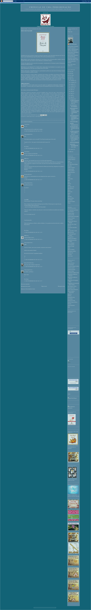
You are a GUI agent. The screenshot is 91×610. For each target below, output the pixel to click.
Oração (69, 185)
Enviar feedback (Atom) (30, 289)
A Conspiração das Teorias (73, 210)
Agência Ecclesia (71, 263)
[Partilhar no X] (43, 115)
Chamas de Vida (71, 214)
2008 (70, 151)
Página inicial (44, 286)
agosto (71, 87)
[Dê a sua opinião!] (42, 115)
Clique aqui (70, 31)
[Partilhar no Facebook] (45, 115)
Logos (69, 177)
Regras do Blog (71, 198)
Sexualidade (70, 199)
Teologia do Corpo (71, 300)
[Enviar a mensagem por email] (41, 115)
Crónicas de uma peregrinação (50, 7)
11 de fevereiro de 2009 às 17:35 (33, 148)
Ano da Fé (70, 162)
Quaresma (70, 196)
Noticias (69, 183)
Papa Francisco (71, 188)
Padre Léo (70, 294)
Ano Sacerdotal (71, 264)
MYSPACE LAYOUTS (20, 2)
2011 (70, 75)
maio (71, 93)
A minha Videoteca (71, 159)
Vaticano (69, 303)
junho (71, 91)
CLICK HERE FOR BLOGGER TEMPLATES (7, 2)
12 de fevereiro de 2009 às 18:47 (33, 179)
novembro (72, 82)
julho (71, 89)
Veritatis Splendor (71, 305)
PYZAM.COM (88, 2)
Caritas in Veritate (71, 167)
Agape (69, 161)
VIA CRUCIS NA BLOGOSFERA (73, 105)
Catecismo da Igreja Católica (73, 266)
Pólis (69, 195)
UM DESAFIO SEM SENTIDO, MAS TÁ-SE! (74, 128)
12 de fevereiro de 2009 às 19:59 (33, 232)
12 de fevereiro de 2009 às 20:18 (33, 259)
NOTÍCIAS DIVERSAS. (74, 142)
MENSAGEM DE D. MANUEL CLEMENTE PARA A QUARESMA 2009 (74, 111)
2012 (70, 73)
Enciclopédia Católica (72, 286)
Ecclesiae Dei (26, 174)
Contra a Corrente (71, 218)
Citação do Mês (71, 169)
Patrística (69, 295)
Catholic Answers (71, 267)
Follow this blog (73, 333)
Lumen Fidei (70, 178)
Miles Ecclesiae (71, 232)
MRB (25, 158)
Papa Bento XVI (38, 116)
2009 (70, 79)
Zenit (69, 307)
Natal (69, 182)
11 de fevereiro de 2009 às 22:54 (33, 155)
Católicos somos (71, 213)
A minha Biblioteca (30, 116)
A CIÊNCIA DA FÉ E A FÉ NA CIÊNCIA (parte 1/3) (74, 139)
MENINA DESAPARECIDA (74, 124)
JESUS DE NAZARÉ (26, 31)
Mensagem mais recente (25, 286)
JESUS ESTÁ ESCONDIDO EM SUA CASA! (74, 146)
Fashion (69, 362)
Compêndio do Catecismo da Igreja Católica (73, 284)
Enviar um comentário (25, 284)
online (69, 394)
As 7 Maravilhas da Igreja (73, 164)
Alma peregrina (27, 134)
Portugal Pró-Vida (71, 297)
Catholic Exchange (71, 269)
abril (71, 95)
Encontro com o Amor (72, 224)
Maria (69, 180)
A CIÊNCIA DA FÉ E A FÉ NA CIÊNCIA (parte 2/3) (74, 133)
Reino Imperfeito (71, 244)
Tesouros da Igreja (71, 201)
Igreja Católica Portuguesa (73, 289)
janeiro (71, 149)
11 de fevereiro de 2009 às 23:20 (33, 171)
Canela (25, 124)
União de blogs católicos (72, 302)
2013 (70, 71)
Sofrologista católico (72, 251)
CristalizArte (70, 219)
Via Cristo (70, 254)
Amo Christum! (71, 211)
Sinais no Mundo (71, 249)
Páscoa (69, 190)
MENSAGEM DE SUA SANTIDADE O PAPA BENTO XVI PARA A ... (74, 118)
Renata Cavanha (71, 246)
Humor (69, 175)
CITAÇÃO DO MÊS (74, 121)
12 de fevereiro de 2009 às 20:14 (33, 239)
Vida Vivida (70, 256)
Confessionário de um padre (73, 216)
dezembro (72, 80)
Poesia (69, 193)
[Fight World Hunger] (72, 398)
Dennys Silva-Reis (27, 262)
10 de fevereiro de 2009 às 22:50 (33, 131)
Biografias (70, 166)
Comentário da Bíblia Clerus (73, 272)
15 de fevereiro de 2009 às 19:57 (33, 281)
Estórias (69, 174)
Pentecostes (70, 191)
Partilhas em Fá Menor (72, 238)
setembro (72, 86)
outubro (72, 84)
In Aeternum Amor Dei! (72, 227)
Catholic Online (71, 271)
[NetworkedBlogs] (73, 331)
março (71, 97)
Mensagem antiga (61, 286)
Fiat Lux (69, 225)
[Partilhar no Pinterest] (46, 115)
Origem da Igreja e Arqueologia (71, 291)
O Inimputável (70, 236)
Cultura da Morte (71, 170)
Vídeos (69, 203)
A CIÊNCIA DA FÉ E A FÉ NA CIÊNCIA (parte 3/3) (74, 102)
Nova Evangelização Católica (72, 234)
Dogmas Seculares (71, 172)
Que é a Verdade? (71, 243)
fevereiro (72, 99)
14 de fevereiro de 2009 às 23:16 (33, 266)
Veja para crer (70, 252)
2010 (70, 77)
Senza (69, 248)
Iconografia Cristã (71, 287)
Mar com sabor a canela (72, 230)
